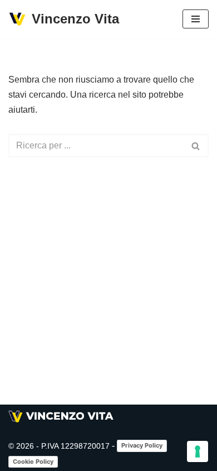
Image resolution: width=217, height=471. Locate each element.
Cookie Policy (33, 461)
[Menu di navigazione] (196, 18)
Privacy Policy (141, 445)
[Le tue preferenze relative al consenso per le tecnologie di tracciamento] (197, 451)
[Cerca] (196, 145)
